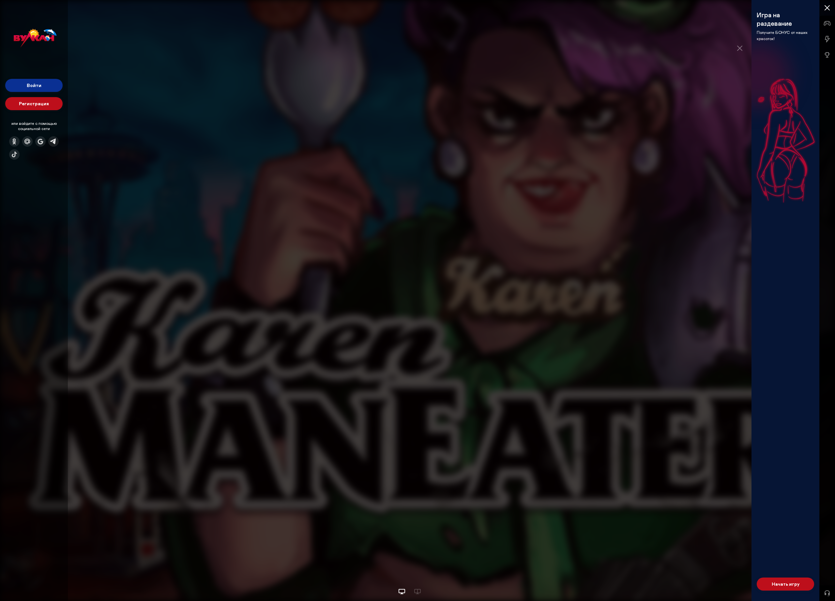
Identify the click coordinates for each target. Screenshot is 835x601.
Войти (34, 85)
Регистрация (34, 103)
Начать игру (785, 584)
